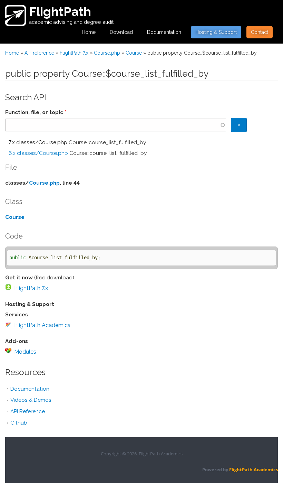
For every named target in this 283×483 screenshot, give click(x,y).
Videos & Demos (30, 400)
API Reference (27, 411)
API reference (39, 53)
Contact (259, 32)
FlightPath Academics (42, 325)
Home (89, 32)
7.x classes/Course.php (38, 142)
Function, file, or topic (35, 112)
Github (18, 423)
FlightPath (60, 11)
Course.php (107, 53)
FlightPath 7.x (74, 53)
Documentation (164, 32)
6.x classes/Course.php (38, 153)
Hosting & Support (216, 32)
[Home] (15, 15)
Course (134, 53)
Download (121, 32)
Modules (25, 352)
